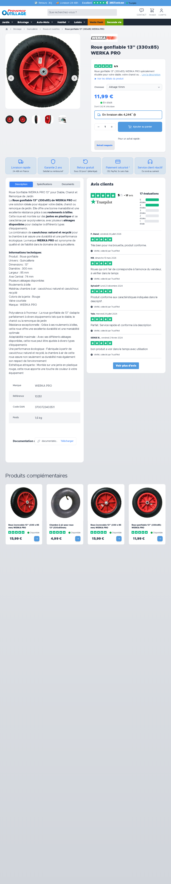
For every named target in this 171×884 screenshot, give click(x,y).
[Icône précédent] (11, 78)
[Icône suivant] (74, 78)
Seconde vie (114, 22)
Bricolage (17, 29)
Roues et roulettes (51, 29)
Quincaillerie (32, 29)
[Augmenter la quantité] (112, 127)
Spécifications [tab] (44, 184)
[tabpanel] (44, 285)
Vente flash (96, 22)
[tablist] (44, 184)
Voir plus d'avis (126, 365)
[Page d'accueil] (6, 29)
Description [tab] (21, 184)
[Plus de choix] (36, 538)
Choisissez (99, 87)
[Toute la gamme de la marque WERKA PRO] (104, 38)
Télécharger (67, 441)
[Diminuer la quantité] (99, 127)
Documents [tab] (68, 184)
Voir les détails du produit (110, 79)
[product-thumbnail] (11, 119)
